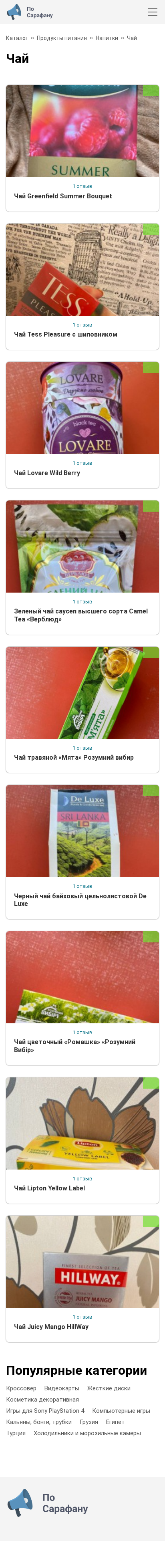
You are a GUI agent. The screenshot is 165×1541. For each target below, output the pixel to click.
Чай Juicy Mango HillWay (51, 1327)
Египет (115, 1422)
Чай (132, 38)
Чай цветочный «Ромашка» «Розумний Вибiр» (74, 1045)
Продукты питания (62, 38)
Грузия (89, 1422)
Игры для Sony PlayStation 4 (45, 1410)
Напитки (107, 38)
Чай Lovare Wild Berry (47, 473)
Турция (16, 1433)
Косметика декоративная (42, 1399)
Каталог (17, 38)
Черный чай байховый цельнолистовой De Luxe (80, 900)
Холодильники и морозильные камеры (87, 1433)
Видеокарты (61, 1388)
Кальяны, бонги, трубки (39, 1422)
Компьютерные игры (121, 1410)
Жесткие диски (109, 1388)
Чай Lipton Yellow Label (49, 1188)
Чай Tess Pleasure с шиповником (65, 334)
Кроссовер (21, 1388)
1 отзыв (82, 186)
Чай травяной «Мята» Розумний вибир (74, 757)
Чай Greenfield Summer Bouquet (63, 196)
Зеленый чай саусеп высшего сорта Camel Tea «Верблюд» (81, 615)
